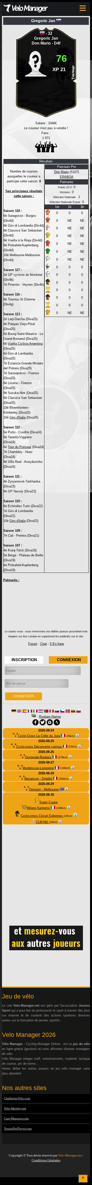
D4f (57, 43)
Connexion (69, 660)
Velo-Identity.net (15, 1108)
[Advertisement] (46, 607)
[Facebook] (46, 1170)
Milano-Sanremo (39, 808)
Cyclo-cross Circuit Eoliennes (42, 816)
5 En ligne (57, 644)
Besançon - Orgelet (39, 778)
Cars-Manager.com (16, 1118)
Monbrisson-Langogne (39, 768)
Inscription (24, 660)
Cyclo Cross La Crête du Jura (39, 736)
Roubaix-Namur (50, 716)
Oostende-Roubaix (38, 757)
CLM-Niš (42, 822)
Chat (43, 644)
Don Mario (42, 43)
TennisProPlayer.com (18, 1128)
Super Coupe (48, 802)
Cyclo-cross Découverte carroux (39, 746)
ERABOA (66, 177)
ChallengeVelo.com (17, 1098)
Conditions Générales (46, 1160)
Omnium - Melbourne (44, 789)
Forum (32, 644)
